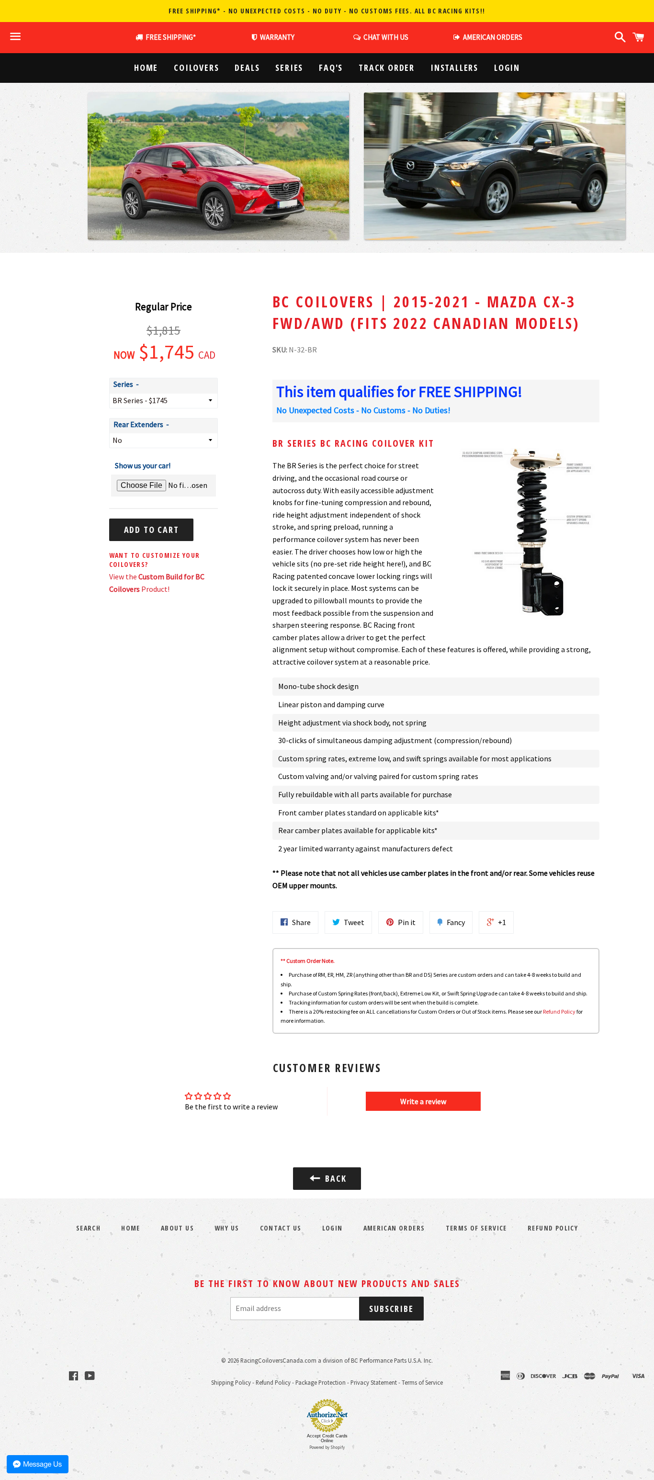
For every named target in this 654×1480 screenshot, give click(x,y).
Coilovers (196, 67)
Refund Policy (559, 1011)
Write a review (423, 1101)
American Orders (394, 1227)
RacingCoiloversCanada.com (278, 1360)
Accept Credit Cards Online (327, 1438)
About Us (177, 1227)
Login (507, 67)
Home (146, 67)
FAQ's (331, 67)
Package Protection (320, 1382)
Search (88, 1227)
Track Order (387, 67)
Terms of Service (476, 1227)
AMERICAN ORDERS (491, 37)
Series (289, 67)
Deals (247, 67)
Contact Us (281, 1227)
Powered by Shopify (327, 1447)
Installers (454, 67)
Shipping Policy (231, 1382)
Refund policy (553, 1227)
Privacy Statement (373, 1382)
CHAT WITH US (384, 37)
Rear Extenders (138, 424)
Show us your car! (142, 465)
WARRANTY (277, 37)
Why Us (226, 1227)
